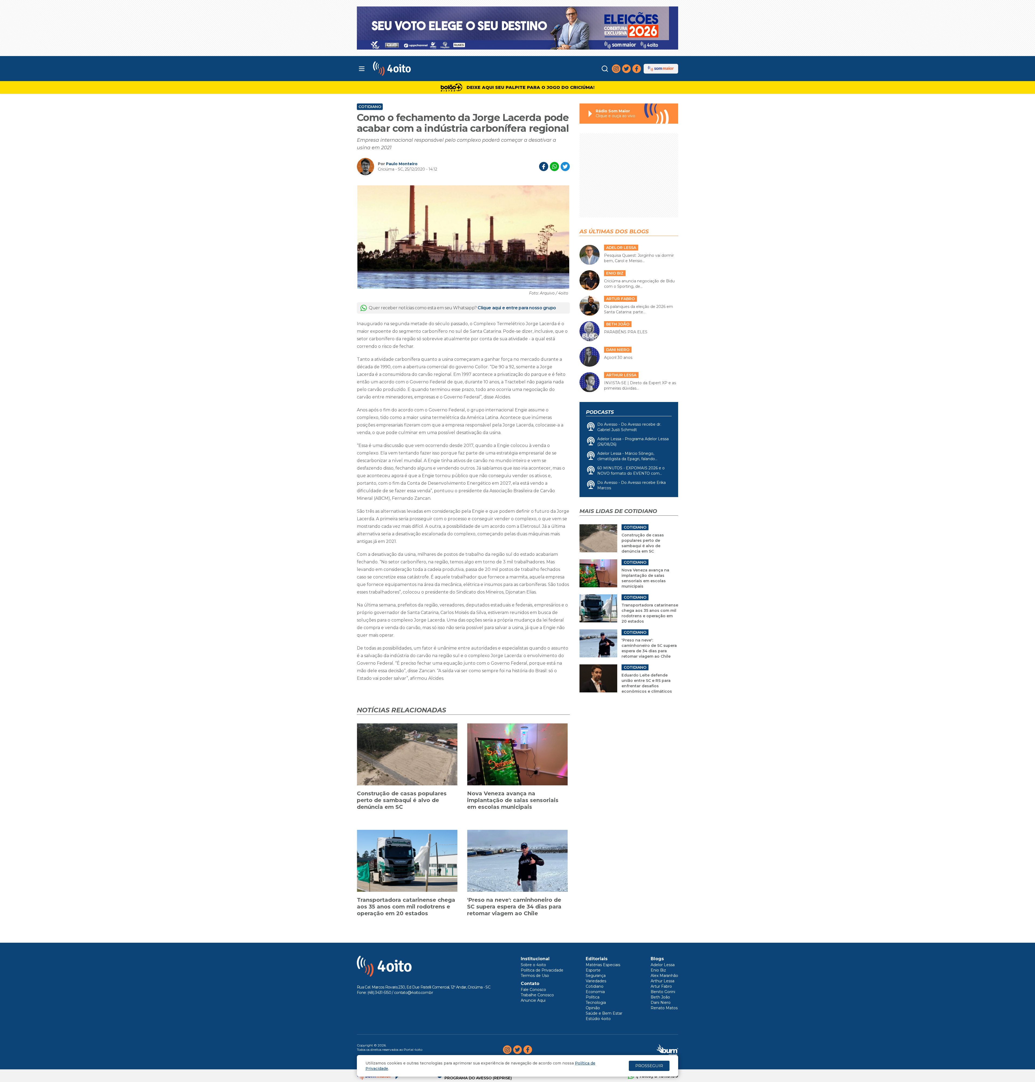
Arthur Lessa (662, 981)
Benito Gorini (663, 991)
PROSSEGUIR (649, 1065)
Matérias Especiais (603, 964)
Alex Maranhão (664, 975)
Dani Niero (661, 1002)
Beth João (660, 997)
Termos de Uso (535, 975)
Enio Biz (658, 970)
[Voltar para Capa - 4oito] (415, 68)
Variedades (596, 981)
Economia (595, 991)
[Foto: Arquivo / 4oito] (463, 237)
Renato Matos (664, 1007)
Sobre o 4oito (533, 964)
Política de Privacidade (542, 970)
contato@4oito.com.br (413, 992)
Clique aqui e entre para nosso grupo (517, 307)
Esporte (593, 970)
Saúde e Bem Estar (604, 1013)
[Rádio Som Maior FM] (661, 69)
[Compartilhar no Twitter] (565, 166)
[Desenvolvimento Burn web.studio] (667, 1049)
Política (592, 997)
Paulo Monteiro (402, 163)
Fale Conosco (533, 989)
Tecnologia (596, 1002)
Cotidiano (369, 106)
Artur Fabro (661, 986)
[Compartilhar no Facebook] (543, 166)
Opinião (593, 1007)
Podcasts (600, 412)
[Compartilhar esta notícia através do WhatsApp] (554, 166)
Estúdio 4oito (598, 1018)
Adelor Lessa (663, 964)
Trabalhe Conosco (537, 995)
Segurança (596, 975)
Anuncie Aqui (533, 1000)
